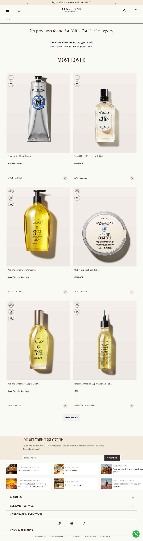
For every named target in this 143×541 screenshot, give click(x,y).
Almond (67, 47)
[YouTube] (71, 523)
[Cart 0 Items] (136, 11)
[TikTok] (84, 523)
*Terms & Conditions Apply (31, 449)
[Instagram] (59, 523)
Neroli (89, 47)
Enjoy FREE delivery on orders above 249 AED (30, 2)
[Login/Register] (124, 11)
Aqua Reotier (79, 47)
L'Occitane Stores (39, 537)
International (75, 537)
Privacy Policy (105, 537)
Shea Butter (56, 47)
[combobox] (71, 19)
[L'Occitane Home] (71, 10)
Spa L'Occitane (90, 537)
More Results (71, 418)
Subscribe (112, 458)
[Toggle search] (19, 11)
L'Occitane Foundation (58, 537)
